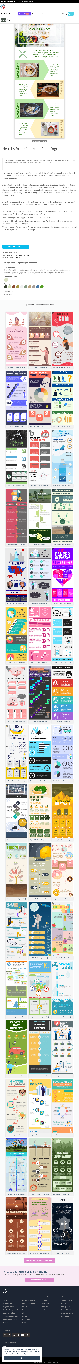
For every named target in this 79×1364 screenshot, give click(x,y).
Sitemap (25, 1323)
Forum (24, 1307)
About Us (44, 1300)
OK (22, 1358)
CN (19, 258)
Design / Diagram (28, 1304)
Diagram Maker (8, 1307)
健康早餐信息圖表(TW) (9, 255)
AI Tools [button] (23, 14)
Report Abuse (66, 1316)
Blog (24, 1313)
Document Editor (9, 1313)
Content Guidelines (68, 1310)
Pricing (64, 14)
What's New (45, 1304)
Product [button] (4, 14)
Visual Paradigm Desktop (25, 1)
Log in (3, 20)
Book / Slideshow (28, 1300)
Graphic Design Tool (10, 1310)
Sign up (70, 14)
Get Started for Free (39, 1280)
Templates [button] (55, 14)
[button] (13, 14)
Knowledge (26, 1316)
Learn (24, 1310)
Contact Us (45, 1310)
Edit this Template (16, 247)
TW (17, 258)
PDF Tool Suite (8, 1300)
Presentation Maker (10, 1316)
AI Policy (64, 1304)
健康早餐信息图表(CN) (23, 255)
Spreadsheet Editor (10, 1319)
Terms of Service (67, 1300)
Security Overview (67, 1313)
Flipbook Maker (8, 1304)
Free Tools (26, 1319)
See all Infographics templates (39, 1260)
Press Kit (44, 1307)
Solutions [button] (45, 14)
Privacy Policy (66, 1307)
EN (15, 258)
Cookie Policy (22, 1354)
